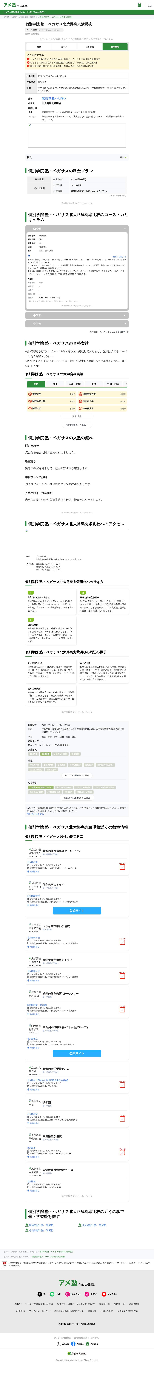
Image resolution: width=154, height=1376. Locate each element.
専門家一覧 (119, 1303)
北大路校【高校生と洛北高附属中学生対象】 (48, 1080)
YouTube (112, 1294)
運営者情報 (134, 1303)
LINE (58, 1294)
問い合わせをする (35, 813)
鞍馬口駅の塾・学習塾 (41, 1225)
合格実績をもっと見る (75, 424)
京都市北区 (23, 17)
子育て (94, 1294)
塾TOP (6, 17)
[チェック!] (123, 867)
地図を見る (34, 871)
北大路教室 (32, 862)
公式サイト (77, 910)
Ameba (65, 1343)
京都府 (14, 17)
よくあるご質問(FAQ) (127, 1310)
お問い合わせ (106, 1310)
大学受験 (75, 1294)
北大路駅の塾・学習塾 (94, 1225)
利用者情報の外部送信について (69, 1310)
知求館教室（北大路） (37, 1004)
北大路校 (31, 1147)
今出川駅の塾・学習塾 (41, 1230)
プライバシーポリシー (39, 1310)
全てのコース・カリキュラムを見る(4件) (107, 331)
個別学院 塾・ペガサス (54, 98)
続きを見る (77, 416)
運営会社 (92, 1310)
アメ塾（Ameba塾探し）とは (39, 1303)
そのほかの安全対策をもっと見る (77, 797)
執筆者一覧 (104, 1303)
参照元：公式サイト (119, 257)
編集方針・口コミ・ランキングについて (76, 1303)
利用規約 (20, 1310)
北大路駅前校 (33, 895)
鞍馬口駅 (33, 17)
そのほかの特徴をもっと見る (77, 775)
